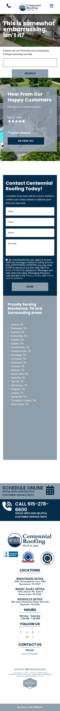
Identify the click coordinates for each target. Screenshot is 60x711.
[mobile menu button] (51, 6)
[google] (26, 632)
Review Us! (26, 141)
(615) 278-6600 (14, 270)
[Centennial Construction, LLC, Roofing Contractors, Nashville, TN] (10, 554)
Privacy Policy (34, 275)
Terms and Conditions (41, 674)
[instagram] (33, 637)
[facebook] (21, 632)
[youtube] (27, 637)
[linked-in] (32, 632)
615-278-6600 (30, 653)
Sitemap (12, 674)
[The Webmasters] (30, 670)
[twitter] (38, 632)
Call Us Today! (31, 707)
